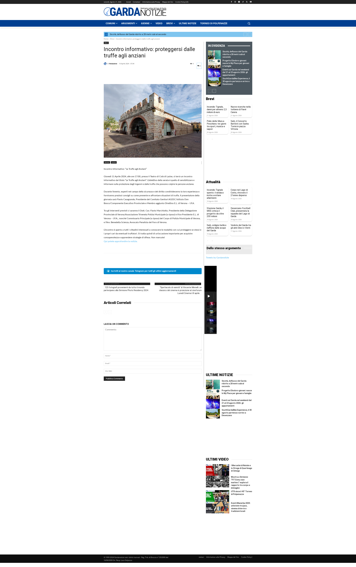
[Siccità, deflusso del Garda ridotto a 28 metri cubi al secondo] (214, 54)
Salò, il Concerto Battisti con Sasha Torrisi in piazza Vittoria (240, 125)
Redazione (113, 64)
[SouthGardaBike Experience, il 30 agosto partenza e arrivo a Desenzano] (214, 81)
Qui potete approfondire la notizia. (121, 241)
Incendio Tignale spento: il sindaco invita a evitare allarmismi (215, 194)
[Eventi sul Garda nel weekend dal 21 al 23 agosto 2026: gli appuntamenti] (214, 72)
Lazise (114, 162)
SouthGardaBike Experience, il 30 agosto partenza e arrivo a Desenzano (236, 81)
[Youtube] (250, 2)
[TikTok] (243, 2)
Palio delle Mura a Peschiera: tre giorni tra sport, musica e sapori (216, 125)
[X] (246, 2)
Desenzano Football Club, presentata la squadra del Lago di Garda (240, 212)
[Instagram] (235, 2)
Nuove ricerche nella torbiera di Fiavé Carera (241, 109)
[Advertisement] (211, 11)
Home (106, 39)
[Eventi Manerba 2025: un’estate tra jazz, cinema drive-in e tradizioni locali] (217, 507)
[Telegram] (239, 2)
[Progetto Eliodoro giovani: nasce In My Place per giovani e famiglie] (214, 63)
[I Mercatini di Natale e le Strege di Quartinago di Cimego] (217, 470)
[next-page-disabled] (110, 312)
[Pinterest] (119, 77)
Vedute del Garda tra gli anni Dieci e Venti (241, 226)
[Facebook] (231, 2)
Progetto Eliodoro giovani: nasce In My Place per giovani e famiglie (235, 63)
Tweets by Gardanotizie (217, 258)
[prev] (245, 34)
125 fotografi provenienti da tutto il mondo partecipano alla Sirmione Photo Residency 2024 (126, 289)
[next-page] (214, 91)
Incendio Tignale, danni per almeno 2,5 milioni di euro (217, 109)
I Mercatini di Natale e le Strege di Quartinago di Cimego (241, 468)
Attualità (213, 182)
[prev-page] (105, 312)
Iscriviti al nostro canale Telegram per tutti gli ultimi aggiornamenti (143, 271)
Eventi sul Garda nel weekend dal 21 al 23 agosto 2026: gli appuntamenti (235, 72)
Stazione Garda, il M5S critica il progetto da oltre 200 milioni (215, 212)
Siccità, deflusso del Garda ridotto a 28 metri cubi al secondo (138, 34)
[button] (249, 23)
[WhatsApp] (125, 77)
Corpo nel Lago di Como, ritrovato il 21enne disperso (239, 193)
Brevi (112, 39)
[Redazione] (105, 63)
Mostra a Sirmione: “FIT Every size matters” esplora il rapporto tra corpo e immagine (240, 482)
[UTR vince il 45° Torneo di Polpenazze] (217, 496)
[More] (132, 77)
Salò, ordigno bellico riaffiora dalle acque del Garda (216, 228)
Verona (107, 162)
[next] (249, 34)
